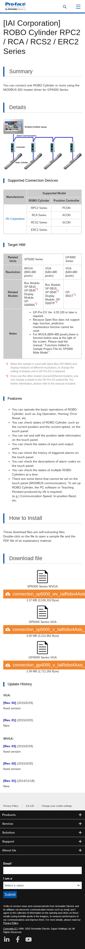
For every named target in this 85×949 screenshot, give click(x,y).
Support (8, 841)
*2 (7, 376)
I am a (8, 878)
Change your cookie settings (57, 806)
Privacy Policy (10, 806)
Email (7, 863)
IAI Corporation (15, 218)
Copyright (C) (10, 928)
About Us (9, 850)
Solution (8, 832)
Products (9, 814)
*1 (7, 363)
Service (7, 823)
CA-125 (30, 806)
